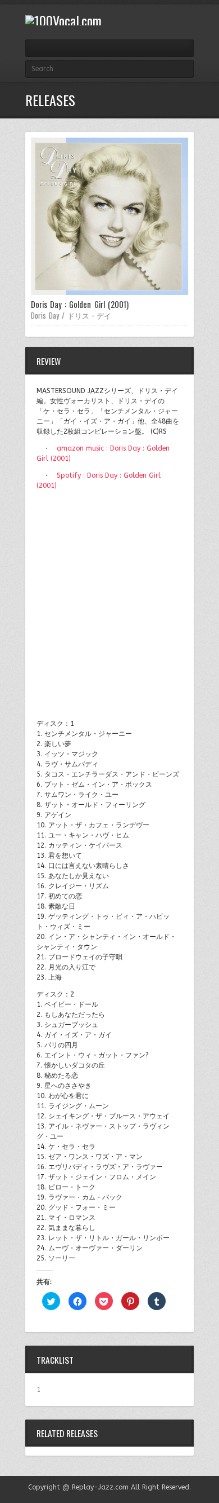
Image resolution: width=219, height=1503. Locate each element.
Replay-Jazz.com (100, 1487)
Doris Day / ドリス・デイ (71, 315)
